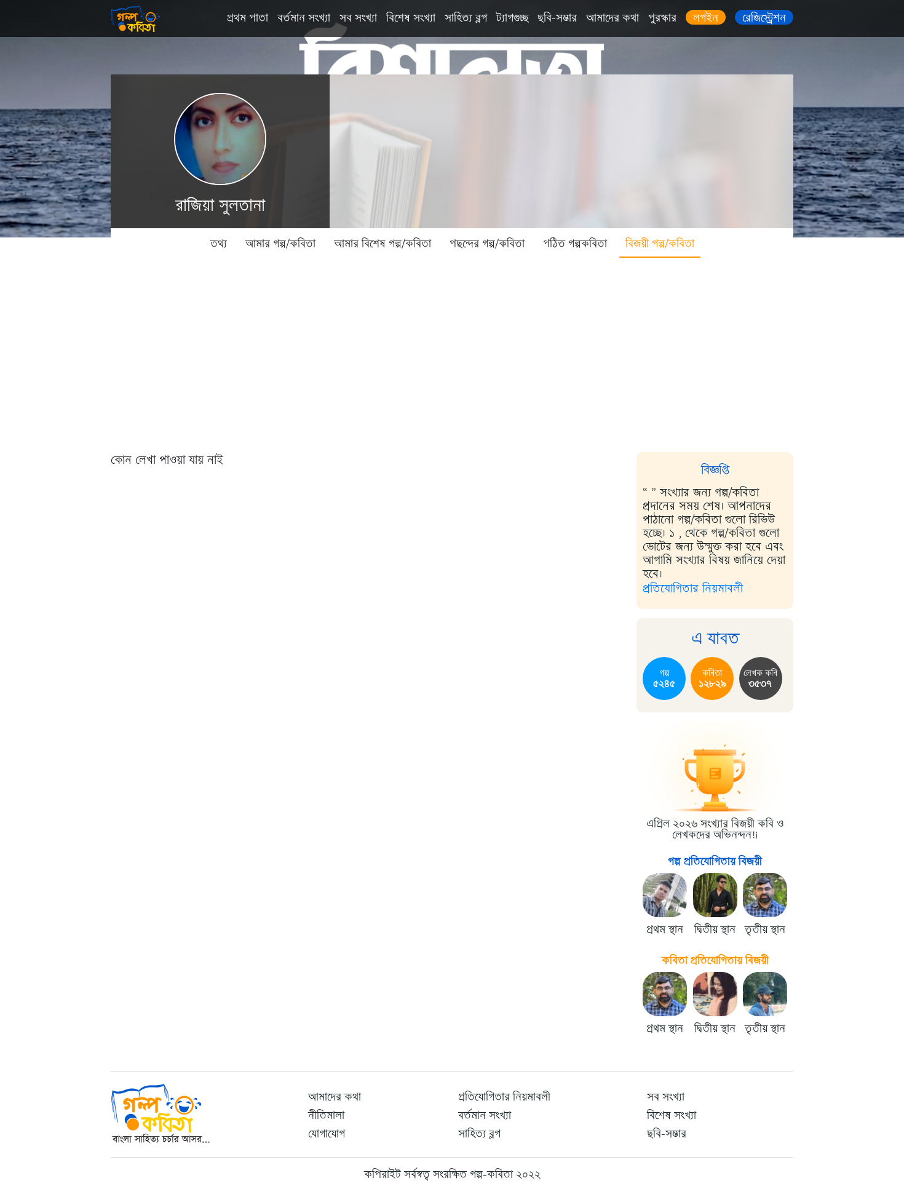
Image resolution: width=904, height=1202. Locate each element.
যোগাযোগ (326, 1133)
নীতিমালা (326, 1115)
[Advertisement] (452, 351)
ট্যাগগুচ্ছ (512, 17)
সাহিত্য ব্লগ (466, 17)
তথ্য (218, 243)
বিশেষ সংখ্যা (410, 17)
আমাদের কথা (612, 17)
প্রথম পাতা (247, 17)
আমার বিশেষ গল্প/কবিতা (382, 243)
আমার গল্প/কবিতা (280, 243)
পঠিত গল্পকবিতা (575, 243)
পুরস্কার (662, 17)
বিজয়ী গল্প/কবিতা (659, 243)
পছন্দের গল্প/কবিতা (487, 243)
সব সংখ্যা (358, 17)
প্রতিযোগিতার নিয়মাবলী (693, 588)
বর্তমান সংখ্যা (303, 17)
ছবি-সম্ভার (557, 17)
